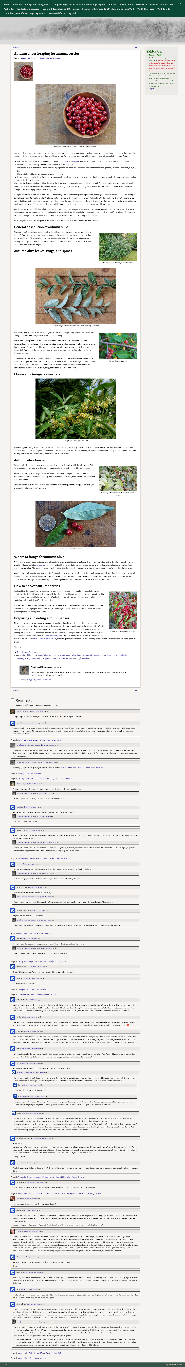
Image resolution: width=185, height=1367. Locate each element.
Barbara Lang (21, 1073)
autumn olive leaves (91, 655)
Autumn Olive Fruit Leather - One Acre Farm (34, 933)
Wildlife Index (164, 9)
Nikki (18, 1199)
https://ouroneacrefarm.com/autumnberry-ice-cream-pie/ (82, 768)
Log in (151, 89)
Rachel (18, 807)
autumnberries (121, 655)
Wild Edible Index (145, 9)
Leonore (19, 1231)
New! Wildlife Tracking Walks (63, 13)
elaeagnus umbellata (33, 658)
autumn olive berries (57, 655)
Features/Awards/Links (161, 4)
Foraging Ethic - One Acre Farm (29, 774)
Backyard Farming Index (37, 4)
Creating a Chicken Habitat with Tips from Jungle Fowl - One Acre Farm (45, 779)
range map (40, 565)
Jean (17, 1063)
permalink (86, 658)
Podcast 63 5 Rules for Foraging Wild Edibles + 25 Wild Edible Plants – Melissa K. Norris (51, 1177)
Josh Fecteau (20, 711)
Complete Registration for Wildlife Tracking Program (79, 4)
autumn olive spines (107, 655)
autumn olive (43, 655)
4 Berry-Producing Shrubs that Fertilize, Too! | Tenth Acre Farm (42, 962)
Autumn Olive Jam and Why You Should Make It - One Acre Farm (42, 859)
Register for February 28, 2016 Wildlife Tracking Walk (108, 9)
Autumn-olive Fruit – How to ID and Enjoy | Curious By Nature (42, 1353)
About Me (17, 4)
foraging (45, 658)
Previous (15, 48)
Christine (19, 784)
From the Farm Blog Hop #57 (28, 652)
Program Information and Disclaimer (60, 9)
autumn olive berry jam (53, 636)
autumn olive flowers (74, 655)
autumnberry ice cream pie (42, 639)
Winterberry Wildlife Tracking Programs (23, 13)
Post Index (9, 9)
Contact (112, 4)
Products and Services (28, 9)
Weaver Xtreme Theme (175, 1364)
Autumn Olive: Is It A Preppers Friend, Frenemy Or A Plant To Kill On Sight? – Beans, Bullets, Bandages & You (59, 1194)
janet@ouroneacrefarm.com (25, 745)
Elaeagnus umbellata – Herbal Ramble (32, 990)
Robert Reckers (23, 1096)
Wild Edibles (26, 655)
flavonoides (63, 161)
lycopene (75, 161)
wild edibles (63, 658)
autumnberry (19, 658)
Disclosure (141, 4)
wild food (72, 658)
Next (137, 48)
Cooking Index (126, 4)
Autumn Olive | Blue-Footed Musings (32, 1358)
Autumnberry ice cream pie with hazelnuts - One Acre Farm (40, 740)
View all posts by (36, 680)
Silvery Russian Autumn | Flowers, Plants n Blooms (37, 995)
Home (6, 4)
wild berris (54, 658)
